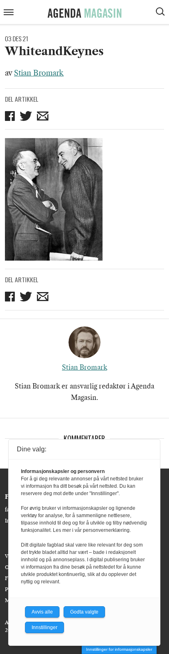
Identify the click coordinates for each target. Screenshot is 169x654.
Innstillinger (44, 627)
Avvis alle (42, 612)
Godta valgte (84, 612)
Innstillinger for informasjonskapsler (119, 649)
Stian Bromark (39, 73)
